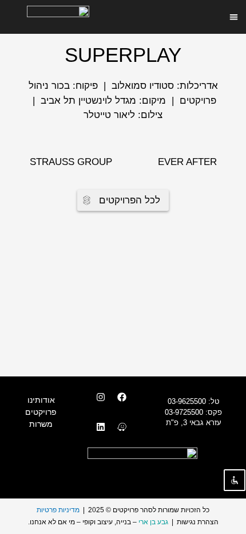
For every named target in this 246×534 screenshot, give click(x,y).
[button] (234, 16)
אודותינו (41, 400)
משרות (41, 424)
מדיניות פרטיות (58, 510)
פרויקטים (41, 412)
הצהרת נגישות (198, 522)
